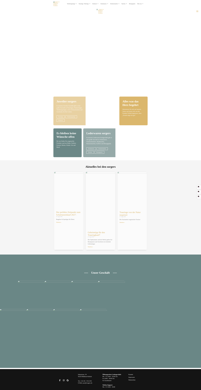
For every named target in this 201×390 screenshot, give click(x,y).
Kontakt (130, 374)
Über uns (139, 3)
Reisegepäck (132, 3)
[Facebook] (60, 380)
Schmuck (94, 3)
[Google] (68, 380)
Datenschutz (131, 380)
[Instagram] (64, 380)
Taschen (123, 3)
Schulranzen (103, 3)
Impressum (131, 377)
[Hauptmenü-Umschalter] (197, 11)
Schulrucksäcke (114, 3)
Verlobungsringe (71, 3)
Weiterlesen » (58, 222)
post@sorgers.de (87, 383)
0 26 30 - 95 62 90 (86, 381)
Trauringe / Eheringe (84, 3)
